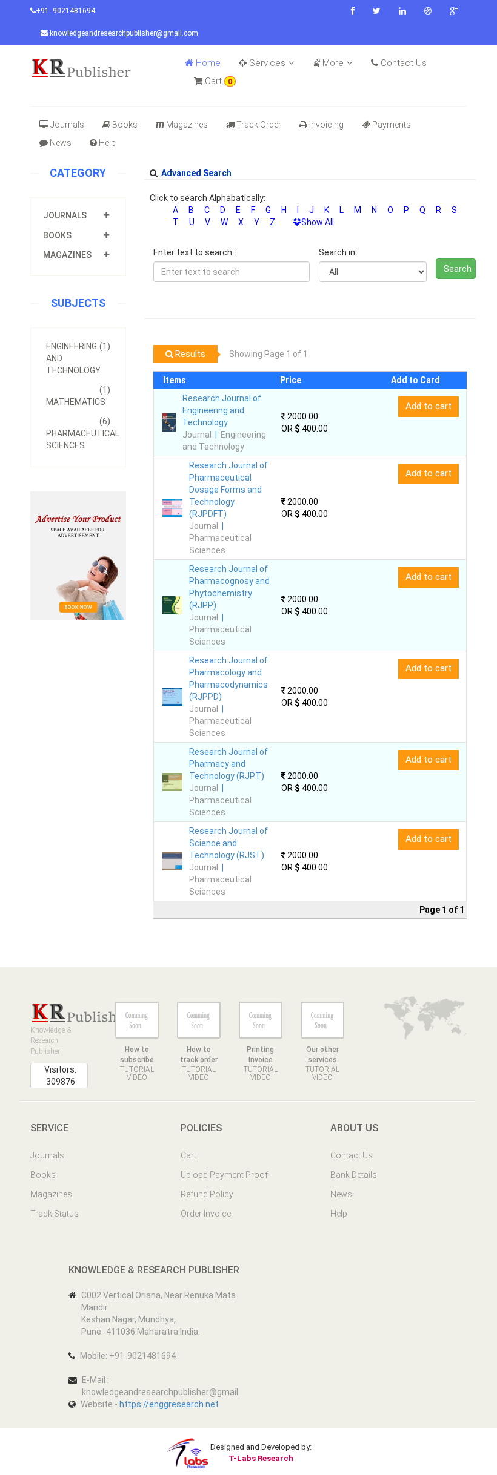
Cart (217, 81)
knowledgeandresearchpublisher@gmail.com (123, 33)
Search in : (339, 252)
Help (107, 143)
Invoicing (326, 125)
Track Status (54, 1213)
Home (207, 62)
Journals (67, 125)
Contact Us (402, 62)
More (332, 62)
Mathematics (78, 396)
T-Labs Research (260, 1458)
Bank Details (353, 1175)
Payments (391, 125)
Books (125, 125)
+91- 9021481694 (65, 11)
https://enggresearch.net (169, 1404)
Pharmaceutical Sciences (82, 433)
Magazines (187, 125)
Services (266, 62)
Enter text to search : (194, 252)
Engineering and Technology (78, 358)
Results (189, 354)
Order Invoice (206, 1213)
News (61, 143)
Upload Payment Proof (224, 1175)
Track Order (258, 125)
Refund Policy (207, 1194)
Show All (317, 222)
